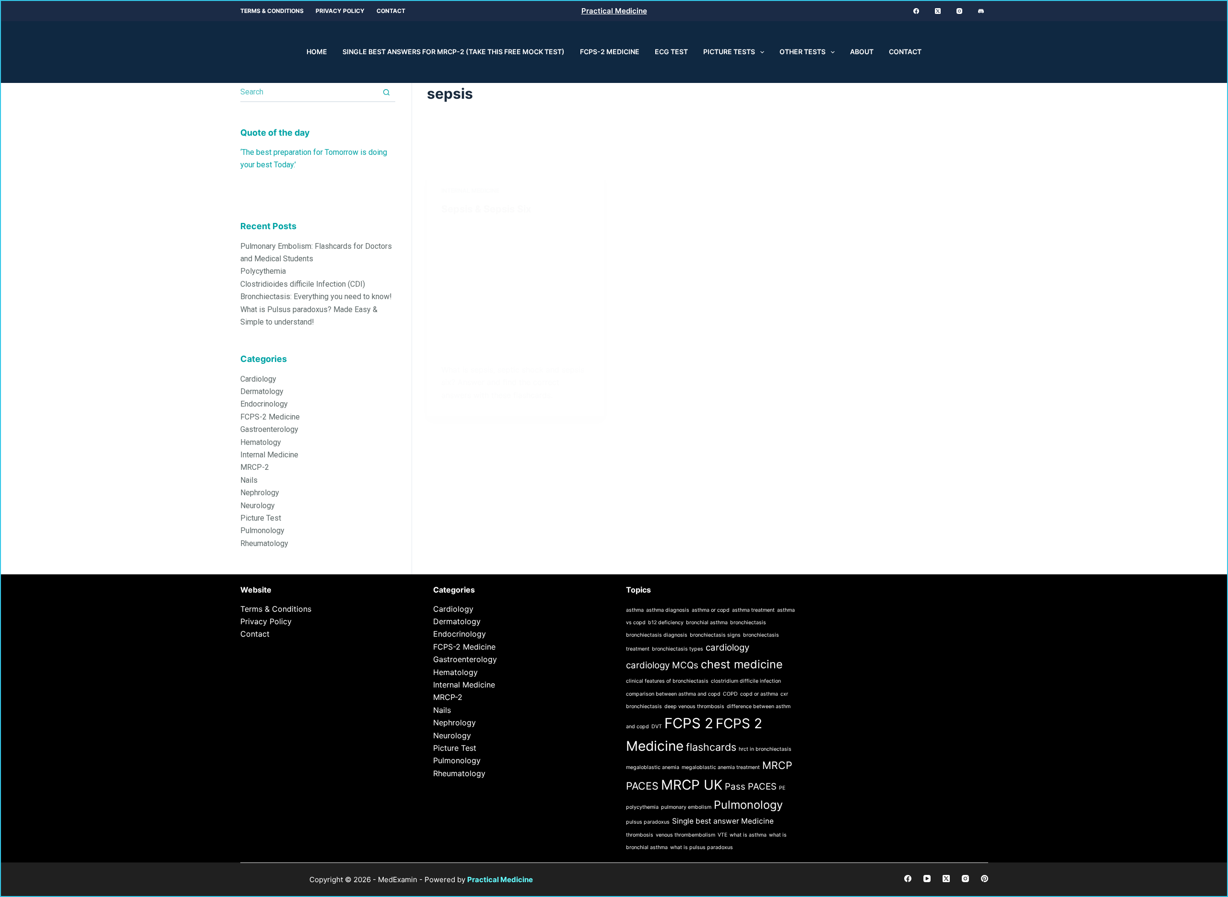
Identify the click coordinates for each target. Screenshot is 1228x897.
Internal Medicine (470, 190)
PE (782, 788)
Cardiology (258, 379)
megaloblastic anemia (652, 767)
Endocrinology (264, 404)
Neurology (257, 505)
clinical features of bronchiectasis (667, 681)
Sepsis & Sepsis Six (486, 209)
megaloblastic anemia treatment (721, 767)
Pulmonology (262, 531)
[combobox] (309, 92)
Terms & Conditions (272, 10)
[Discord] (981, 11)
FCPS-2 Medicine (609, 51)
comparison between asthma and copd (673, 694)
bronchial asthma (707, 622)
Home (317, 51)
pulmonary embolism (686, 807)
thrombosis (639, 835)
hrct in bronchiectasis (765, 749)
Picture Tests (729, 51)
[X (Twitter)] (938, 11)
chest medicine (742, 664)
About (862, 51)
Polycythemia (263, 271)
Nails (249, 480)
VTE (722, 835)
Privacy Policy (340, 10)
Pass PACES (751, 786)
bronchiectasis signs (715, 635)
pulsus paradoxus (648, 822)
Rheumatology (264, 543)
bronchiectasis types (677, 649)
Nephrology (259, 493)
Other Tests (802, 51)
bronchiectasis (748, 622)
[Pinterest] (984, 878)
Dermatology (261, 391)
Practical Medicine (614, 10)
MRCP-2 (254, 467)
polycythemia (642, 807)
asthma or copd (711, 610)
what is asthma (748, 835)
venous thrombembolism (685, 835)
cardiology (727, 647)
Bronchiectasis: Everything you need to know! (316, 297)
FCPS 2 (688, 723)
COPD (730, 694)
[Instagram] (959, 11)
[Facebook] (916, 11)
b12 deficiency (666, 622)
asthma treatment (753, 610)
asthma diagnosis (667, 610)
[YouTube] (927, 878)
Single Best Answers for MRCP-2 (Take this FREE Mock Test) (453, 51)
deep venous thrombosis (694, 706)
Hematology (260, 442)
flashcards (711, 747)
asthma (635, 610)
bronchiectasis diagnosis (656, 635)
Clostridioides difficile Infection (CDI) (302, 284)
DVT (656, 726)
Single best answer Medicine (723, 821)
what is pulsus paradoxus (701, 847)
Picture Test (260, 518)
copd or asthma (759, 694)
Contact (391, 10)
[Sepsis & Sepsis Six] (515, 287)
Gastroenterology (269, 429)
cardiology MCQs (662, 665)
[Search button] (386, 92)
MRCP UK (691, 785)
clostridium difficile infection (746, 681)
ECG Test (671, 51)
